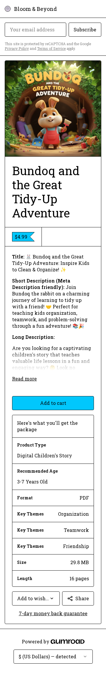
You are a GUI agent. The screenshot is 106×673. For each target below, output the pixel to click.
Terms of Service (51, 48)
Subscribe (85, 29)
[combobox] (36, 598)
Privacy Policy (17, 48)
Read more (24, 379)
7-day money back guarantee (53, 613)
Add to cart (53, 403)
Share (82, 598)
